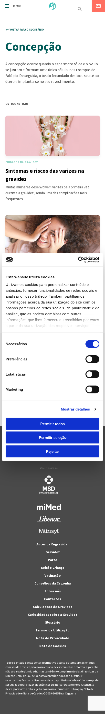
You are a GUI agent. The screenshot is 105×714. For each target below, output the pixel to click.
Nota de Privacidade (52, 638)
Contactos (52, 599)
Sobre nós (52, 591)
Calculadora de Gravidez (52, 607)
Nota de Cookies (52, 646)
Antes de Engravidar (52, 544)
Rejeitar (52, 451)
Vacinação (52, 575)
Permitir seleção (52, 437)
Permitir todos (52, 424)
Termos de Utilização (52, 630)
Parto (52, 560)
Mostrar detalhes (75, 409)
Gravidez (52, 552)
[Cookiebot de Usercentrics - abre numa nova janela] (78, 260)
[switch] (87, 359)
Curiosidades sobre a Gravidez (52, 614)
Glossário (52, 622)
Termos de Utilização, (70, 689)
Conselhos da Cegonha (52, 583)
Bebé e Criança (52, 567)
